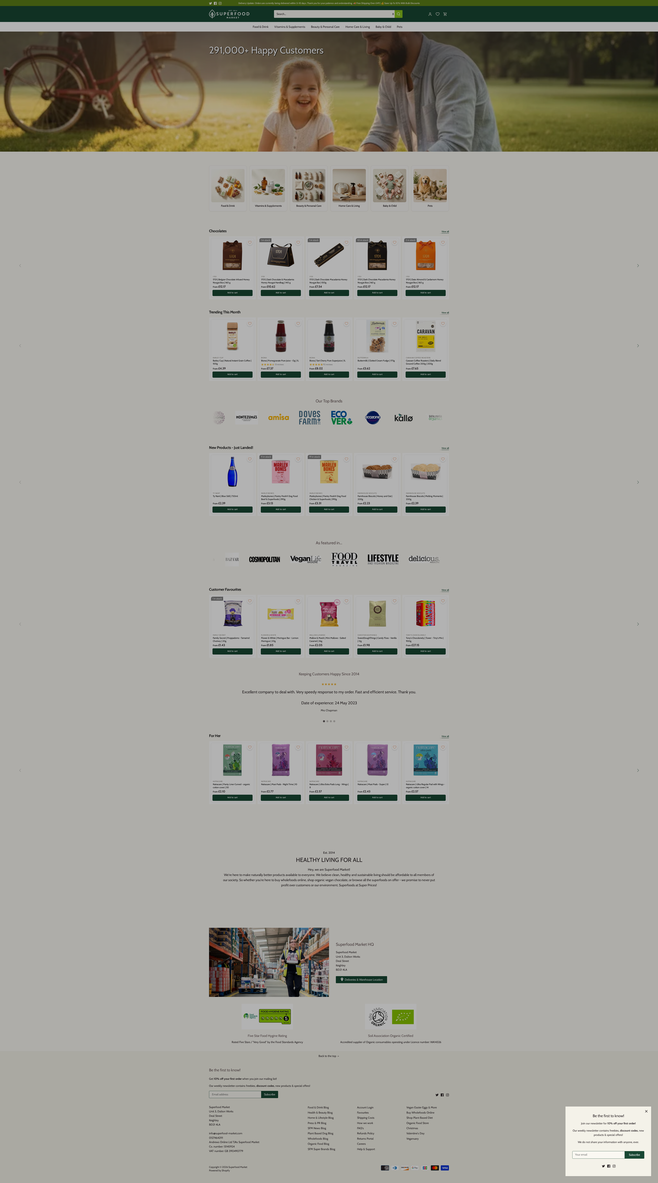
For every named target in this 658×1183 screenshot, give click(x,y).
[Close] (646, 1111)
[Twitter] (603, 1166)
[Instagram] (614, 1166)
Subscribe (634, 1154)
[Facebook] (608, 1166)
